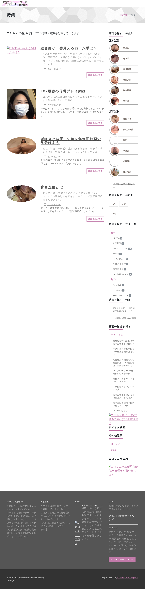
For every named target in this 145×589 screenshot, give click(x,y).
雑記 (113, 449)
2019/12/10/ (54, 105)
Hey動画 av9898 (122, 274)
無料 (113, 279)
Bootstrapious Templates (127, 578)
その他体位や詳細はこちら (124, 185)
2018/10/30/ (54, 204)
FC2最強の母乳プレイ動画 (63, 91)
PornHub (118, 285)
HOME (124, 15)
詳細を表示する (95, 75)
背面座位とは (52, 187)
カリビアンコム (122, 248)
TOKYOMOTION (121, 295)
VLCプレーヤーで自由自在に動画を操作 (123, 372)
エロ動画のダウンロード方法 (124, 388)
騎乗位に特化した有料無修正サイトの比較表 (124, 342)
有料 (113, 232)
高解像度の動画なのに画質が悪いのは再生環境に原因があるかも (124, 363)
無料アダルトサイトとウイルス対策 (124, 380)
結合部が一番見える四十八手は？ (69, 48)
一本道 (117, 253)
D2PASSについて (121, 411)
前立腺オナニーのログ (92, 505)
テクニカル (117, 335)
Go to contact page (122, 560)
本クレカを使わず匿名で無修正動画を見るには (124, 352)
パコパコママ (120, 264)
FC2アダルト (120, 259)
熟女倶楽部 (119, 269)
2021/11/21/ (54, 69)
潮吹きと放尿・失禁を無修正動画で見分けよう (71, 141)
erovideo (118, 290)
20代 (114, 204)
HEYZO (117, 238)
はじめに (116, 444)
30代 (124, 204)
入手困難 (118, 243)
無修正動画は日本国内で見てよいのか (124, 404)
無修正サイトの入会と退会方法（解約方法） (124, 396)
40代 (114, 213)
